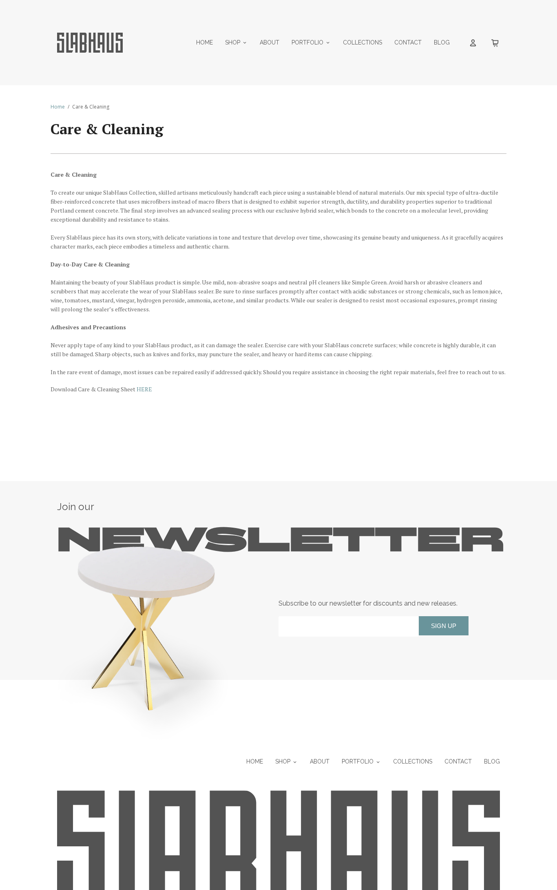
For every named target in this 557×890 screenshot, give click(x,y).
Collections (362, 42)
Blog (442, 42)
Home (204, 42)
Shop (232, 42)
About (269, 42)
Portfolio (307, 42)
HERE (144, 389)
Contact (408, 42)
